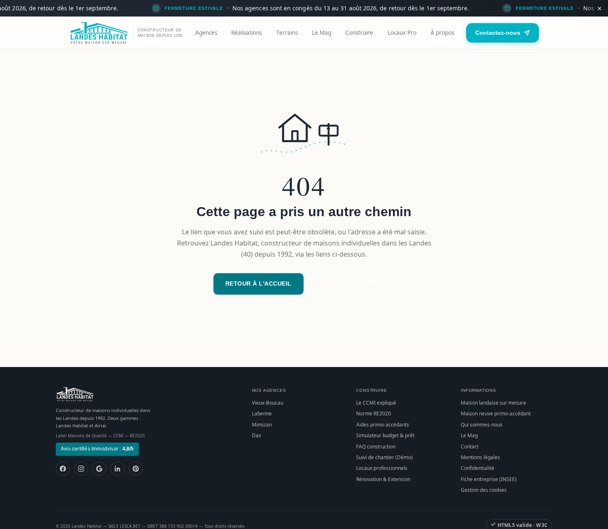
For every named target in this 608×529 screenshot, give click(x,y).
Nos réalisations (353, 283)
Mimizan (262, 424)
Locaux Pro (402, 32)
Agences (206, 32)
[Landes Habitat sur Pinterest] (136, 469)
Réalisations (246, 32)
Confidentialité (477, 468)
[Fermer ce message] (599, 8)
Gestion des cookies (484, 489)
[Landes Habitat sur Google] (99, 469)
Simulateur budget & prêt (385, 435)
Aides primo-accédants (382, 424)
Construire (359, 32)
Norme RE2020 (373, 413)
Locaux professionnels (381, 468)
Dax (256, 435)
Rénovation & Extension (383, 479)
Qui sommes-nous (482, 424)
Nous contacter (304, 311)
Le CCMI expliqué (376, 402)
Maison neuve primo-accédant (496, 413)
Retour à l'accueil (258, 283)
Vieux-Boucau (267, 402)
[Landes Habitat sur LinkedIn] (117, 469)
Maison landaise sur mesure (493, 402)
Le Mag (321, 32)
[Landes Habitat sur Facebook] (63, 469)
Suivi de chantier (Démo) (384, 457)
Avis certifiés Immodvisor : (97, 448)
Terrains (287, 32)
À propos (442, 32)
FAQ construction (375, 446)
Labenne (262, 413)
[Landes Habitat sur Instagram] (81, 469)
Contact (470, 446)
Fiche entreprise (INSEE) (489, 479)
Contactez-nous (497, 32)
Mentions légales (480, 457)
